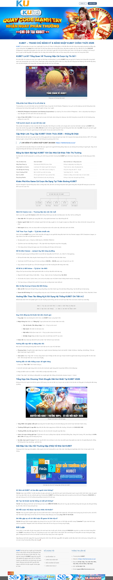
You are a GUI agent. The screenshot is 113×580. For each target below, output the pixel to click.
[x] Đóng (10, 573)
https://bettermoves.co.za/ (65, 143)
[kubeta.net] (24, 3)
